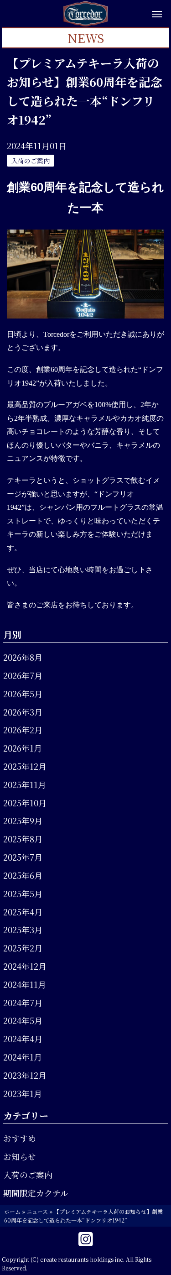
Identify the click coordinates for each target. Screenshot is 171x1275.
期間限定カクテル (35, 1193)
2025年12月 (25, 766)
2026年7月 (22, 675)
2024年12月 (25, 966)
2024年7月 (22, 1003)
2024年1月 (22, 1057)
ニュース (37, 1211)
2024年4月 (22, 1039)
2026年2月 (22, 730)
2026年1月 (22, 748)
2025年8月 (22, 839)
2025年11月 (24, 784)
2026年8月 (22, 657)
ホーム (12, 1211)
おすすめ (19, 1138)
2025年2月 (22, 948)
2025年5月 (22, 893)
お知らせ (19, 1156)
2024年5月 (22, 1020)
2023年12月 (25, 1075)
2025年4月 (22, 912)
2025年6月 (22, 875)
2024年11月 (24, 984)
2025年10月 (25, 803)
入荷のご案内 (27, 1175)
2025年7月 (22, 857)
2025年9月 (22, 820)
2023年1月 (22, 1093)
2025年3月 (22, 929)
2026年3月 (22, 712)
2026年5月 (22, 694)
